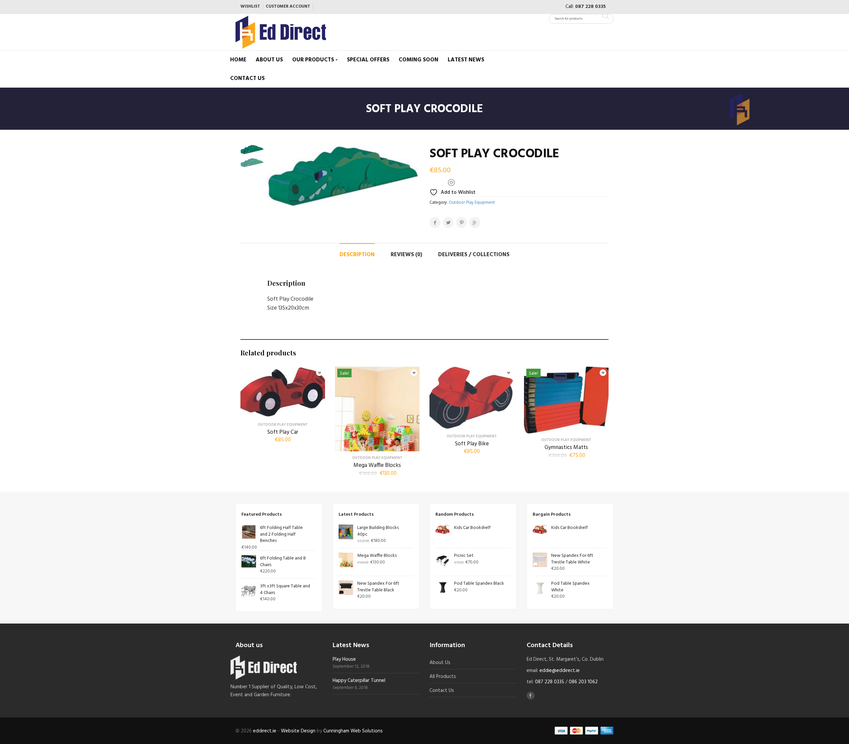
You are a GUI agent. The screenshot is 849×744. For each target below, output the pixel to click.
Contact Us (247, 78)
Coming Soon (418, 59)
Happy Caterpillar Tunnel (359, 681)
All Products (442, 677)
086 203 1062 (583, 682)
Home (238, 59)
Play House (344, 659)
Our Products (313, 59)
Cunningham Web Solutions (353, 731)
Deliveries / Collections (473, 254)
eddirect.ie (264, 731)
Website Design (298, 731)
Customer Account (288, 6)
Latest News (466, 59)
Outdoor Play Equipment (472, 202)
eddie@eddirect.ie (560, 671)
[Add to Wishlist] (317, 371)
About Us (269, 59)
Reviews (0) (406, 254)
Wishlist (250, 6)
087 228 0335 (590, 7)
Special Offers (368, 59)
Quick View (282, 413)
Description (357, 254)
